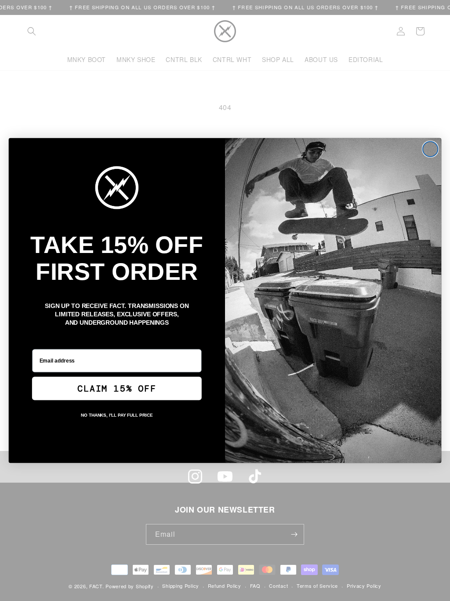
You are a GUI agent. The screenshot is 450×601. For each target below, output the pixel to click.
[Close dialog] (430, 149)
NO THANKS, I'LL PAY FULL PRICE (116, 415)
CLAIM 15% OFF (116, 388)
